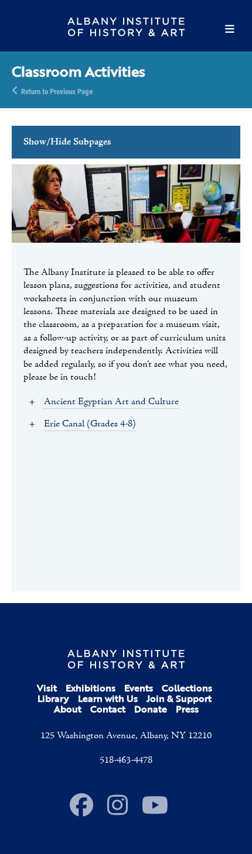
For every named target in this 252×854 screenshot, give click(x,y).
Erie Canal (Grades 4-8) (90, 424)
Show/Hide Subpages (67, 142)
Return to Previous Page (57, 90)
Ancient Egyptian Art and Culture (111, 401)
